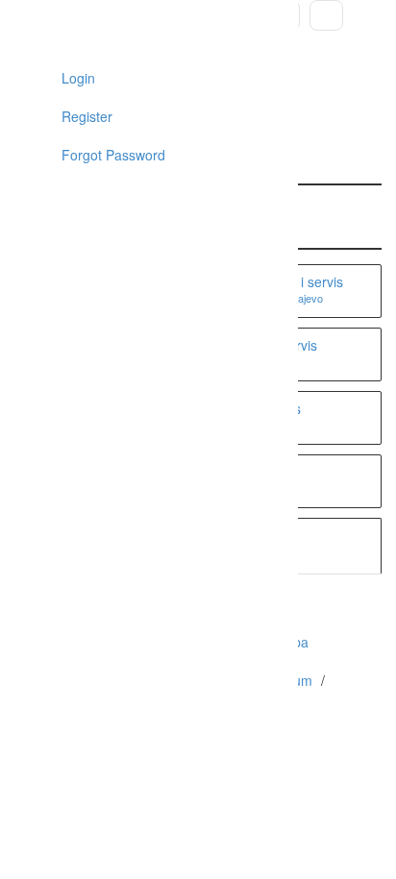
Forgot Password (111, 154)
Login (76, 77)
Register (85, 116)
